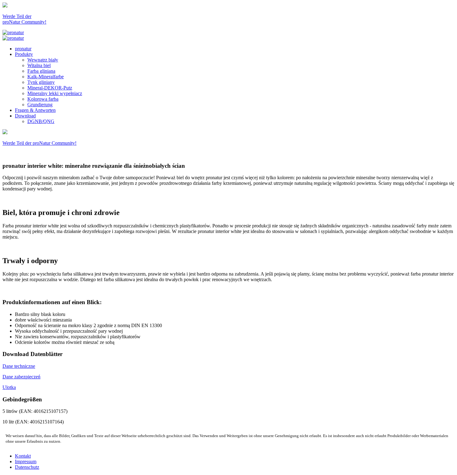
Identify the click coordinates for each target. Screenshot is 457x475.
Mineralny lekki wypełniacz (54, 93)
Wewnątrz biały (42, 59)
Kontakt (23, 456)
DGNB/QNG (40, 121)
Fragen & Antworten (35, 110)
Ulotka (9, 387)
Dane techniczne (18, 366)
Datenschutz (27, 467)
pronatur (23, 48)
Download (25, 115)
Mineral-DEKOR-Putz (49, 87)
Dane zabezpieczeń (21, 376)
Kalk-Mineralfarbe (45, 76)
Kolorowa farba (42, 99)
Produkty (24, 54)
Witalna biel (39, 65)
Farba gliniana (41, 71)
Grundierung (40, 104)
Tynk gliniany (41, 82)
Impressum (25, 461)
